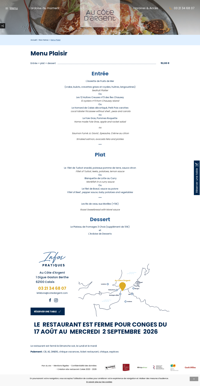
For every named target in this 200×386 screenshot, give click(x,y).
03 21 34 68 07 (52, 288)
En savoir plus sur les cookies (99, 382)
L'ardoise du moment (44, 8)
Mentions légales (61, 365)
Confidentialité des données (84, 365)
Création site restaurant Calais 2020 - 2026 (77, 369)
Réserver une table (45, 311)
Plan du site (46, 366)
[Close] (194, 379)
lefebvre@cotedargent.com (52, 293)
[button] (11, 8)
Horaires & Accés (145, 8)
